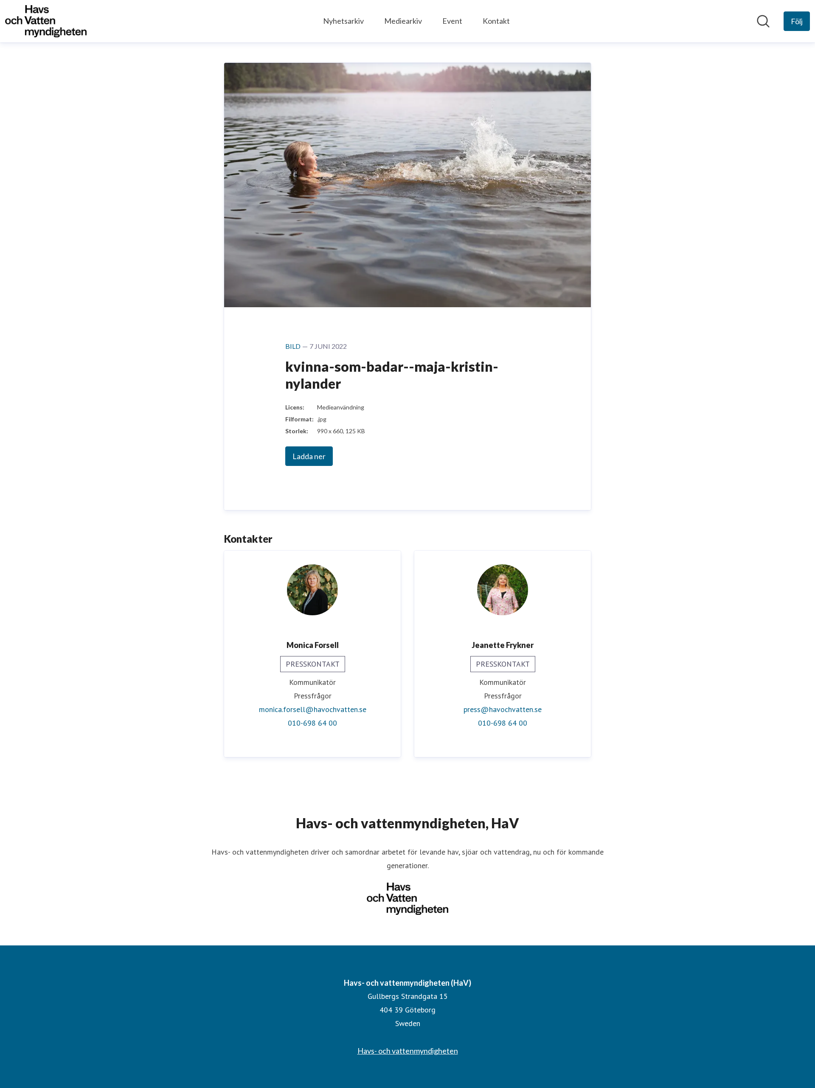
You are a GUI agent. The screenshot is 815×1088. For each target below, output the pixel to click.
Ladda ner (309, 456)
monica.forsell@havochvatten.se (312, 709)
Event (452, 20)
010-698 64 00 (312, 723)
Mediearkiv (403, 20)
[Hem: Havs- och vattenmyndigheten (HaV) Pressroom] (46, 21)
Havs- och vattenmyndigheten (407, 1050)
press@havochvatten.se (503, 709)
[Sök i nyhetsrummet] (763, 21)
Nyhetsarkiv (343, 20)
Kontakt (496, 20)
